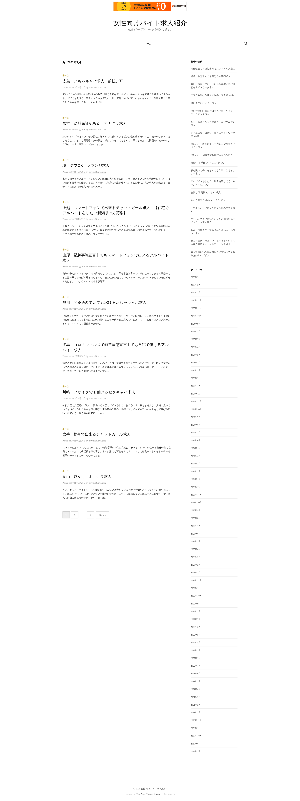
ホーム (147, 43)
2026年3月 (196, 277)
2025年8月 (196, 331)
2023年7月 (196, 525)
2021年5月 (196, 681)
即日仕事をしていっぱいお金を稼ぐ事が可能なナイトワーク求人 (213, 85)
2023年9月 (196, 510)
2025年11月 (196, 308)
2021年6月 (196, 673)
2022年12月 (196, 580)
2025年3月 (196, 370)
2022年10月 (196, 595)
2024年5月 (196, 448)
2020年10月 (196, 735)
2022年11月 (196, 587)
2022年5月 (196, 634)
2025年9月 (196, 323)
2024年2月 (196, 471)
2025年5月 (196, 354)
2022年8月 (196, 611)
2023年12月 (196, 486)
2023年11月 (196, 494)
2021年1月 (196, 712)
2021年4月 (196, 689)
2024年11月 (196, 401)
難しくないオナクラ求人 (203, 102)
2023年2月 (196, 564)
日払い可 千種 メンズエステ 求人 (208, 162)
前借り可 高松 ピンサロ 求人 (206, 192)
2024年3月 (196, 463)
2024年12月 (196, 393)
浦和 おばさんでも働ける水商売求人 (210, 76)
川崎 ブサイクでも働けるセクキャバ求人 (98, 391)
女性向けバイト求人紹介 (150, 22)
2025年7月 (196, 339)
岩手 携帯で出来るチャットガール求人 (96, 434)
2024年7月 (196, 432)
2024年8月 (196, 424)
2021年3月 (196, 696)
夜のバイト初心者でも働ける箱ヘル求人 (212, 154)
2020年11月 (196, 728)
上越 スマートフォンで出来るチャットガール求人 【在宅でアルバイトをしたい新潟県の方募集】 (115, 210)
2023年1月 (196, 572)
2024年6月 (196, 440)
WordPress (140, 793)
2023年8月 (196, 518)
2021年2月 (196, 704)
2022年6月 (196, 626)
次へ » (102, 515)
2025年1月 (196, 385)
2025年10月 (196, 315)
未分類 (65, 75)
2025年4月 (196, 362)
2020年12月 (196, 720)
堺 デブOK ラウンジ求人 (86, 165)
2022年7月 (196, 619)
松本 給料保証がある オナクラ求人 (94, 123)
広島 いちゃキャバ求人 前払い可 (92, 81)
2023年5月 (196, 541)
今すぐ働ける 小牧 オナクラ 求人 (208, 200)
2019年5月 (196, 751)
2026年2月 (196, 284)
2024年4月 (196, 455)
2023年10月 (196, 502)
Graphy (156, 793)
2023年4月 (196, 549)
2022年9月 (196, 603)
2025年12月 (196, 300)
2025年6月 (196, 346)
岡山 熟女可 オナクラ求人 (86, 476)
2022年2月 (196, 658)
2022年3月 (196, 650)
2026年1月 (196, 292)
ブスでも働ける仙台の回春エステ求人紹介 (213, 95)
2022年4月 (196, 642)
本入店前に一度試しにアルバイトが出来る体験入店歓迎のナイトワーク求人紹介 (213, 242)
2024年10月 (196, 409)
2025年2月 (196, 378)
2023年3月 (196, 556)
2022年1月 (196, 665)
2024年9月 (196, 416)
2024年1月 (196, 479)
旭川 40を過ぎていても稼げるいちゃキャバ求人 (104, 302)
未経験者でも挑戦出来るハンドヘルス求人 (213, 68)
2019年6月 (196, 743)
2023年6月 (196, 533)
